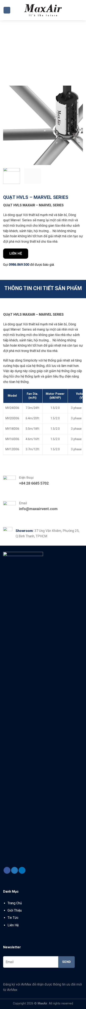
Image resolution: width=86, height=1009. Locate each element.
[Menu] (7, 10)
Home (11, 48)
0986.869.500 (19, 265)
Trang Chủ (15, 903)
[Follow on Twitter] (14, 870)
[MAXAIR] (43, 10)
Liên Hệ (13, 925)
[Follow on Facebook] (7, 870)
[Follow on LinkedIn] (22, 870)
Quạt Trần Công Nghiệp (41, 48)
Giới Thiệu (15, 910)
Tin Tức (13, 918)
